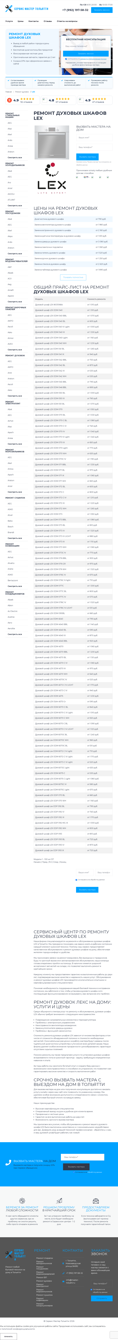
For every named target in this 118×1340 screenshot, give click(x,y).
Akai (10, 129)
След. (56, 862)
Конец (63, 862)
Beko (10, 521)
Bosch (10, 527)
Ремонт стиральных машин (12, 115)
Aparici (11, 296)
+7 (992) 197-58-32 (75, 10)
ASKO (10, 509)
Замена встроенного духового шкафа (53, 230)
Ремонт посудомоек (12, 212)
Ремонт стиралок (44, 1258)
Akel (10, 134)
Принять (8, 1336)
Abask (10, 273)
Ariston (11, 152)
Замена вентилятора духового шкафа (53, 225)
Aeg (9, 284)
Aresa (10, 146)
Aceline (11, 617)
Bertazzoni (13, 580)
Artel (10, 188)
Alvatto (11, 563)
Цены (21, 21)
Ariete (10, 569)
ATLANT (11, 200)
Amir (10, 373)
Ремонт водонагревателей (16, 260)
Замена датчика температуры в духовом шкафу (58, 236)
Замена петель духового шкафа (50, 253)
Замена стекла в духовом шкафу (50, 264)
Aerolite (11, 628)
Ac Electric (13, 611)
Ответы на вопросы (67, 21)
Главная (8, 92)
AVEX (10, 344)
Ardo (10, 140)
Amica (10, 469)
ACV (10, 279)
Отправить (101, 1298)
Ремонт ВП (41, 1277)
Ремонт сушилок (15, 498)
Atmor (11, 338)
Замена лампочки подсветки (49, 247)
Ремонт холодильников (15, 164)
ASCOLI (11, 194)
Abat (10, 171)
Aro (9, 182)
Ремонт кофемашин (12, 545)
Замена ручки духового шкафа (49, 258)
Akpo (10, 236)
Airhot (10, 421)
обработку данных (82, 165)
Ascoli (10, 327)
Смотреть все (15, 157)
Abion (10, 605)
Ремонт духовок (22, 92)
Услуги (9, 21)
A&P (10, 267)
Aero (10, 623)
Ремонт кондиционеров (14, 593)
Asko (10, 332)
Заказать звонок (102, 10)
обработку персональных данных (93, 59)
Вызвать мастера (87, 157)
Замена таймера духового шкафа (51, 270)
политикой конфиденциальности (18, 1329)
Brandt (11, 532)
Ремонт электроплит (12, 403)
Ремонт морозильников (14, 451)
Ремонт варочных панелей (15, 308)
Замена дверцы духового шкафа (50, 242)
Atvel (10, 515)
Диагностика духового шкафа (49, 219)
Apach (11, 432)
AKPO (10, 321)
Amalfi (11, 290)
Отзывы (48, 21)
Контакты (34, 21)
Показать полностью (73, 277)
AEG (10, 123)
